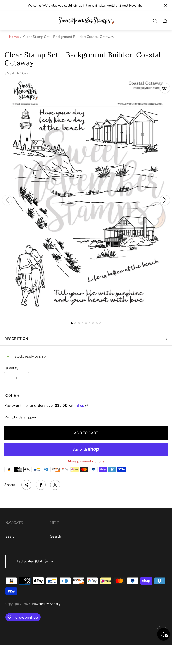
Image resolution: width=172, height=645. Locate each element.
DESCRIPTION (16, 338)
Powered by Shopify (46, 604)
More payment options (86, 461)
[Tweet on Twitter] (55, 485)
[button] (72, 323)
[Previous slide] (7, 200)
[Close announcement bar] (165, 6)
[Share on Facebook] (41, 485)
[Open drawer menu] (7, 21)
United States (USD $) (30, 561)
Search (10, 536)
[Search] (155, 21)
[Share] (26, 485)
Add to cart (86, 433)
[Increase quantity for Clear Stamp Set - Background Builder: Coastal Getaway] (25, 378)
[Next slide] (165, 200)
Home (14, 36)
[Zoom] (165, 88)
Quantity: (11, 368)
